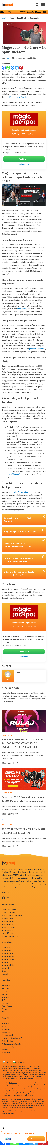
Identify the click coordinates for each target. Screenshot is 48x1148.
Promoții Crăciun (7, 933)
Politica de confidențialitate (11, 1044)
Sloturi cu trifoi (7, 962)
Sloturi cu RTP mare (9, 959)
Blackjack (5, 974)
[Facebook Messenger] (12, 68)
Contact (4, 1026)
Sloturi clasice (6, 950)
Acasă (4, 18)
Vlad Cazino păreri (21, 492)
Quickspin (5, 994)
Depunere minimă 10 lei (10, 936)
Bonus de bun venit (8, 921)
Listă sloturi (6, 1053)
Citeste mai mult (8, 763)
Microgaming (22, 309)
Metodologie (6, 1029)
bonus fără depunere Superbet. (16, 97)
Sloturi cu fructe (7, 953)
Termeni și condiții (8, 1047)
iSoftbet (4, 991)
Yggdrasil (5, 1009)
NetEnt (4, 1000)
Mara (9, 58)
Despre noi (5, 1023)
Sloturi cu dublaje (8, 965)
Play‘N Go (5, 1003)
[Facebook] (4, 68)
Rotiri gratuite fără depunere (12, 915)
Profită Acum (24, 159)
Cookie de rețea (7, 1041)
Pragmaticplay (7, 1006)
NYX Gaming (6, 1012)
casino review (24, 164)
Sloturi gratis (6, 947)
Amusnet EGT (6, 985)
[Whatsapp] (8, 68)
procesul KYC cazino (37, 349)
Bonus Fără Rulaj (7, 918)
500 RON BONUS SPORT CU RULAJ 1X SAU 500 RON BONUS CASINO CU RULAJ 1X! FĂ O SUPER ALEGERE (23, 743)
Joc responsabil (7, 1035)
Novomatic (5, 997)
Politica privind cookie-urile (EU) (13, 1038)
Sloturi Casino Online (9, 910)
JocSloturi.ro (5, 1066)
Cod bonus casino (8, 930)
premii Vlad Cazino (14, 474)
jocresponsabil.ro (27, 1107)
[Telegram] (17, 68)
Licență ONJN (6, 1032)
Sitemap (5, 1050)
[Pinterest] (21, 68)
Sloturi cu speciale (8, 956)
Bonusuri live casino (8, 927)
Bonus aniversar (7, 924)
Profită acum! (36, 1139)
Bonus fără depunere (9, 912)
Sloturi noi (5, 968)
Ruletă (4, 971)
